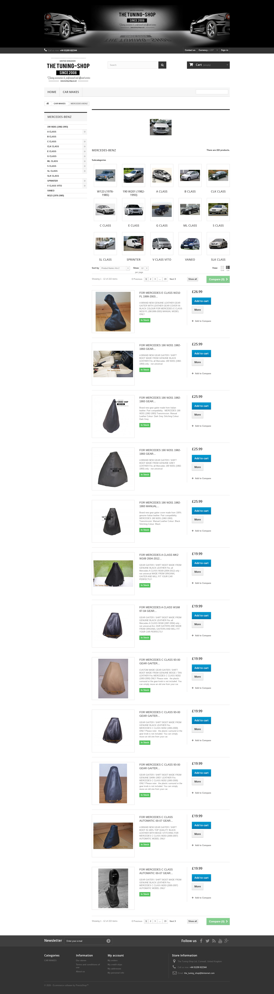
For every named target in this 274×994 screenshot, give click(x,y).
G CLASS (51, 156)
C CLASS (51, 141)
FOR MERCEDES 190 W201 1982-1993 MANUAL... (160, 504)
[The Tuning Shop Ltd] (73, 69)
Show (136, 268)
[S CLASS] (218, 209)
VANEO (50, 190)
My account (116, 955)
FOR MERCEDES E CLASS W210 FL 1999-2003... (159, 294)
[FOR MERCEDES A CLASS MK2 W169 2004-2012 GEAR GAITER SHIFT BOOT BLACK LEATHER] (113, 573)
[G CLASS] (161, 209)
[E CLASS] (133, 209)
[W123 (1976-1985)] (105, 175)
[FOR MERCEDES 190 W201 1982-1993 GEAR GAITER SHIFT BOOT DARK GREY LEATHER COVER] (113, 416)
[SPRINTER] (133, 243)
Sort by (95, 268)
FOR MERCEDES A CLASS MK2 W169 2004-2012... (158, 556)
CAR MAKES (71, 92)
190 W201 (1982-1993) (57, 127)
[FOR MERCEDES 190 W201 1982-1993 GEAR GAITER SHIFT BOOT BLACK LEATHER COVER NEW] (113, 364)
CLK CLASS (53, 146)
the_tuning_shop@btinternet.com (199, 973)
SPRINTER (52, 181)
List (228, 270)
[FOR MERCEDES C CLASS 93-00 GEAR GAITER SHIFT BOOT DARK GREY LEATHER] (113, 783)
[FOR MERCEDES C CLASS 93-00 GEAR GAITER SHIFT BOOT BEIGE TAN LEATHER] (113, 678)
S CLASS (51, 166)
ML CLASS (52, 161)
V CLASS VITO (54, 186)
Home (51, 92)
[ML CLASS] (190, 209)
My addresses (114, 969)
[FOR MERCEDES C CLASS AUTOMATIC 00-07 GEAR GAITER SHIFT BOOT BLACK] (113, 888)
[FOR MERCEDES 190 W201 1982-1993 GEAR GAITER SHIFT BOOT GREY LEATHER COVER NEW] (113, 469)
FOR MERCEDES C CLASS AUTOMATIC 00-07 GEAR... (156, 819)
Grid (222, 270)
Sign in (224, 50)
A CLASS (51, 132)
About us (80, 971)
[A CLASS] (161, 175)
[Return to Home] (48, 104)
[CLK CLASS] (218, 175)
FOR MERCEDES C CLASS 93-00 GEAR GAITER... (159, 661)
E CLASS (51, 151)
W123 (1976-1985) (55, 195)
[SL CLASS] (105, 243)
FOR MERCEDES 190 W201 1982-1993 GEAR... (160, 347)
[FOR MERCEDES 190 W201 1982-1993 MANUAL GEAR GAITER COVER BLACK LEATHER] (113, 521)
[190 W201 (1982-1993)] (133, 175)
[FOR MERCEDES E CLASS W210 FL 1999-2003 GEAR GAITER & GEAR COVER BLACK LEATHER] (113, 311)
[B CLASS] (190, 175)
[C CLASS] (105, 209)
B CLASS (51, 136)
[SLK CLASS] (218, 243)
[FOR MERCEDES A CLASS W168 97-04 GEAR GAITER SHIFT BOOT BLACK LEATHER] (113, 626)
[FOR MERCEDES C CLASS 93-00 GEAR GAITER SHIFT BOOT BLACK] (113, 731)
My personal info (116, 973)
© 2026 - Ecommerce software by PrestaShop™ (66, 985)
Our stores (81, 960)
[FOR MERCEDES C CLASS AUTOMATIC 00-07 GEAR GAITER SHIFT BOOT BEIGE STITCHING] (113, 836)
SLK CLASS (53, 176)
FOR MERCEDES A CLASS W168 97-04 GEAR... (159, 609)
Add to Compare (203, 321)
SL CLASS (52, 171)
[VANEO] (190, 243)
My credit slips (115, 964)
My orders (112, 960)
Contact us (190, 50)
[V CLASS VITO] (161, 243)
